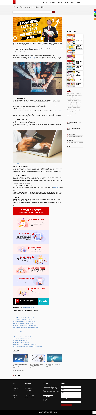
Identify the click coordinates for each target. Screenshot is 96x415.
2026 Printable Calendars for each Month (75, 125)
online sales (19, 370)
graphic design (78, 102)
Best (73, 95)
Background (78, 93)
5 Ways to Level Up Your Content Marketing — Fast (23, 338)
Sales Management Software (28, 307)
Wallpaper (68, 111)
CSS (71, 98)
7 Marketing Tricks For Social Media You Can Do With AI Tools (25, 325)
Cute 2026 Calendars (71, 131)
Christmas (78, 97)
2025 (70, 93)
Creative (68, 98)
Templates (68, 109)
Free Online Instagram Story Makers (20, 340)
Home (43, 2)
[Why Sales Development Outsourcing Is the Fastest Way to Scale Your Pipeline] (37, 358)
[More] (95, 19)
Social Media (74, 107)
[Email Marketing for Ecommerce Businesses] (54, 358)
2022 (15, 370)
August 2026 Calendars (29, 388)
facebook (68, 102)
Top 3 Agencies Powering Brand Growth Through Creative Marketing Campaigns (28, 346)
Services (44, 412)
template (78, 107)
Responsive (69, 107)
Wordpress (78, 112)
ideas (75, 104)
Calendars (80, 95)
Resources (67, 2)
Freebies (58, 2)
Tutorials (50, 412)
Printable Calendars (50, 2)
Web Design (77, 111)
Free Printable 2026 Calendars (73, 119)
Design (74, 98)
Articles (73, 2)
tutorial (78, 109)
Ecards (79, 100)
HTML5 (72, 104)
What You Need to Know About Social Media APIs (22, 334)
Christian (74, 97)
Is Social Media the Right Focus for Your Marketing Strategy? (24, 317)
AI (75, 93)
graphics (68, 104)
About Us (40, 412)
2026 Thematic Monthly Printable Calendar (75, 142)
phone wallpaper (69, 105)
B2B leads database (56, 187)
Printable (79, 105)
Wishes (62, 2)
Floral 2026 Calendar (71, 134)
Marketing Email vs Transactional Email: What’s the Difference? (25, 344)
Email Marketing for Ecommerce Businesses (53, 364)
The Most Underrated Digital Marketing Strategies (23, 336)
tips (75, 109)
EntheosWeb (52, 411)
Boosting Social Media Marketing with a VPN (22, 329)
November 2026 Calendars (29, 395)
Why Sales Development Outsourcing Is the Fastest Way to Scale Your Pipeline (36, 365)
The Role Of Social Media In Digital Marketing (22, 312)
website (68, 112)
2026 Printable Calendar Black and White (75, 136)
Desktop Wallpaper (70, 100)
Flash (72, 102)
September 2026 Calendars (29, 390)
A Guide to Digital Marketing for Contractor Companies (23, 323)
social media (25, 9)
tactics (23, 370)
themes (72, 109)
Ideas (48, 412)
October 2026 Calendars (29, 393)
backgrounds (69, 95)
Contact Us (79, 2)
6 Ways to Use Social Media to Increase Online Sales (20, 365)
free (74, 102)
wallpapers (73, 111)
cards (71, 97)
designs (77, 98)
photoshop (75, 105)
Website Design (73, 112)
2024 (68, 93)
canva (68, 97)
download (75, 100)
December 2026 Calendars (29, 397)
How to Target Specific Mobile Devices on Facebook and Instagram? (26, 313)
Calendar (76, 95)
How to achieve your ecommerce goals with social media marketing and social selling (29, 315)
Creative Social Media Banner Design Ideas (21, 342)
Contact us (48, 396)
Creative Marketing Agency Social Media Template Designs (24, 331)
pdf (80, 104)
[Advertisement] (75, 22)
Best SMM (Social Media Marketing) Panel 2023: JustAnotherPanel (26, 327)
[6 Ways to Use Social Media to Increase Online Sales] (21, 358)
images (78, 104)
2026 (73, 93)
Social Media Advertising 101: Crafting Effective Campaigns (24, 321)
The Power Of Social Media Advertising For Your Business (24, 319)
